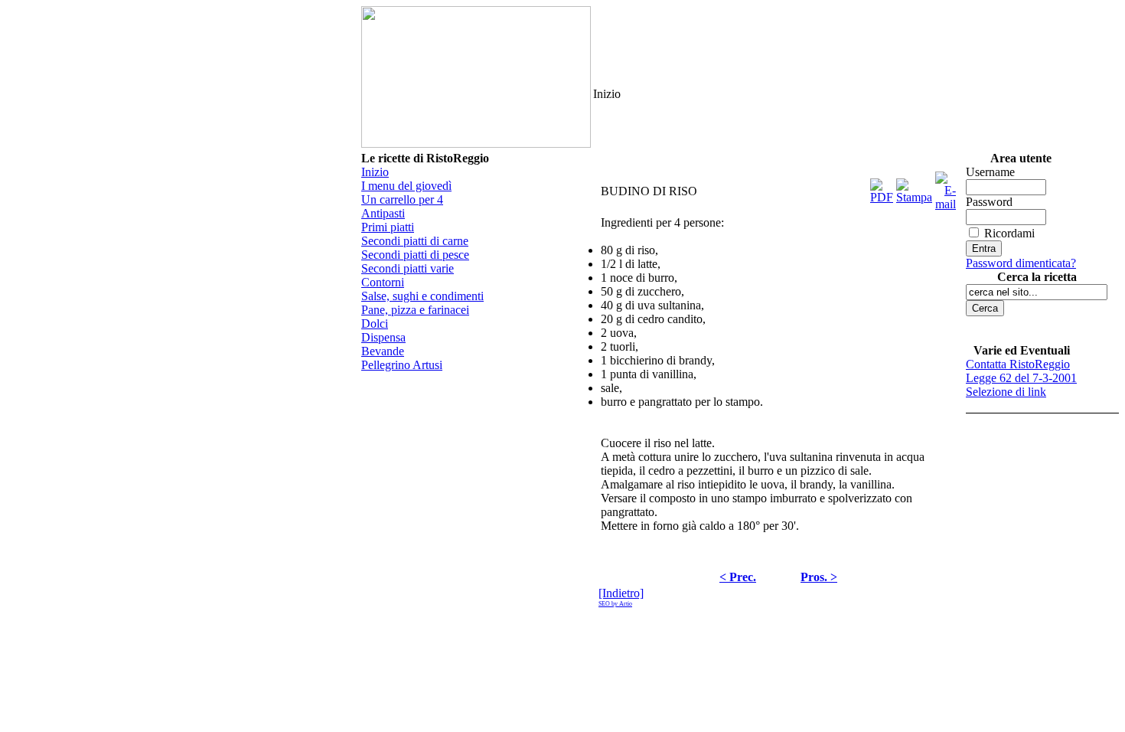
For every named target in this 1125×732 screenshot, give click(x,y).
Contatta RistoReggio (1018, 364)
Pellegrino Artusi (401, 364)
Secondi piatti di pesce (415, 254)
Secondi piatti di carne (414, 240)
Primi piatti (387, 227)
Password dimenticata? (1021, 263)
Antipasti (383, 213)
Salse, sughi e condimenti (422, 295)
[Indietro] (621, 593)
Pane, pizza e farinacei (415, 309)
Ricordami (1009, 233)
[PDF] (881, 187)
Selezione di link (1006, 391)
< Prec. (737, 576)
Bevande (382, 351)
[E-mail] (945, 187)
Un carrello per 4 (402, 199)
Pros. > (819, 576)
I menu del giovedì (406, 185)
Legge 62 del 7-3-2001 (1021, 377)
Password (989, 201)
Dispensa (383, 337)
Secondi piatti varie (407, 268)
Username (990, 171)
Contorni (382, 282)
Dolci (374, 323)
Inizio (375, 171)
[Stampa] (914, 187)
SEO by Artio (615, 603)
